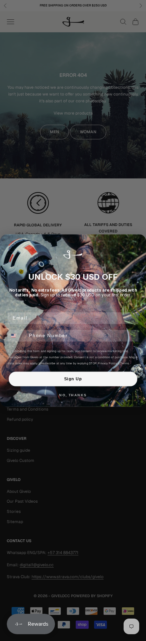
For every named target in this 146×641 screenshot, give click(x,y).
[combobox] (17, 335)
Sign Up (73, 379)
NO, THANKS (73, 395)
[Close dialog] (139, 240)
